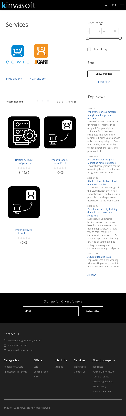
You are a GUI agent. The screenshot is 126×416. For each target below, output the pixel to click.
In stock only (100, 49)
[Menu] (122, 5)
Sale (36, 366)
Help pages (80, 366)
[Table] (48, 101)
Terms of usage (100, 376)
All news (91, 274)
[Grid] (36, 101)
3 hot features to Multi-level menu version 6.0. (102, 182)
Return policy (99, 386)
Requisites (97, 366)
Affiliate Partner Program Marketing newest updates (101, 161)
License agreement (102, 381)
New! (36, 376)
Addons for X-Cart (13, 366)
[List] (42, 101)
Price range (95, 23)
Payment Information (103, 371)
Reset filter (104, 81)
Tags (90, 62)
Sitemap (58, 366)
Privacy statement (102, 391)
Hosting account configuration (23, 161)
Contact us (79, 371)
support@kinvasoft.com (20, 350)
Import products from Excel (60, 161)
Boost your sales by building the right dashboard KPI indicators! (102, 212)
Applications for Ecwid (15, 371)
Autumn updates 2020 (99, 256)
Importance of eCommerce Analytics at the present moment (101, 115)
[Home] (17, 5)
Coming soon (41, 371)
